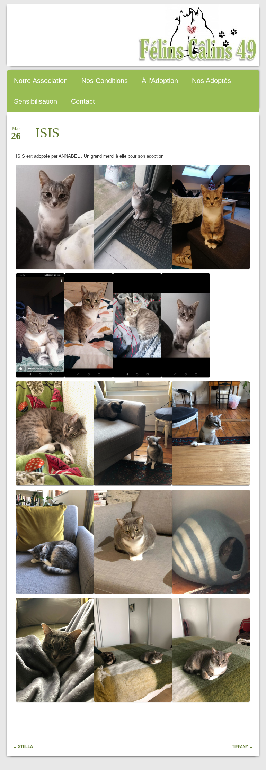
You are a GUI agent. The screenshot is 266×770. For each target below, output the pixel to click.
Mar (16, 131)
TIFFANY (242, 746)
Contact (83, 101)
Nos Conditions (104, 80)
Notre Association (41, 80)
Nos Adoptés (211, 80)
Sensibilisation (35, 101)
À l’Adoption (160, 80)
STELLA (23, 746)
